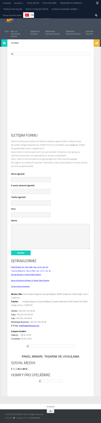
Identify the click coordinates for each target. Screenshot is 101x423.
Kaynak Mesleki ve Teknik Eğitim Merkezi (26, 275)
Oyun (7, 31)
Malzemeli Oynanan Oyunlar (73, 32)
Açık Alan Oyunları (90, 32)
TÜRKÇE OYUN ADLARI (12, 9)
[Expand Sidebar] (4, 43)
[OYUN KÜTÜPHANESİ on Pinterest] (26, 369)
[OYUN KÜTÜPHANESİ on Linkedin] (21, 369)
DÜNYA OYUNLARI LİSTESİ (37, 9)
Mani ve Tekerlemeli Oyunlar (15, 33)
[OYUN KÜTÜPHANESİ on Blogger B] (19, 369)
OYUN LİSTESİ (33, 3)
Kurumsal (18, 3)
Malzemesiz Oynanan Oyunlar (52, 32)
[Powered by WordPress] (14, 418)
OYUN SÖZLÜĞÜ (49, 3)
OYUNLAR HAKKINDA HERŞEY (64, 9)
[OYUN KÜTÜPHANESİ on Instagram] (17, 369)
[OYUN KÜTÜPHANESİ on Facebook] (12, 369)
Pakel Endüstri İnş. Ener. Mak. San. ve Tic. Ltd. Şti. (29, 267)
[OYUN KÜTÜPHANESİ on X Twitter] (14, 369)
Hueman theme (34, 418)
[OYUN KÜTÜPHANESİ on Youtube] (24, 369)
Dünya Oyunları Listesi (12, 15)
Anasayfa (7, 3)
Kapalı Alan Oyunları (35, 32)
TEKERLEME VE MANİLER (70, 3)
